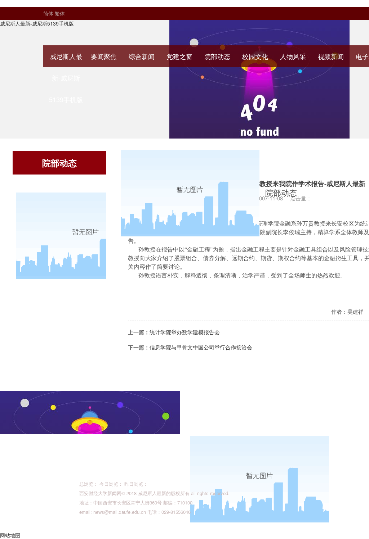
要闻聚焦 (104, 56)
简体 (48, 13)
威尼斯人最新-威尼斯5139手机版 (37, 23)
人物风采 (293, 56)
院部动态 (217, 56)
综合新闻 (142, 56)
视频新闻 (331, 56)
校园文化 (255, 56)
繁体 (60, 13)
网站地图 (10, 535)
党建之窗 (179, 56)
